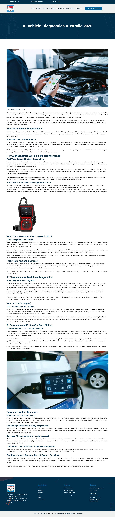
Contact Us (79, 8)
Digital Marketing (69, 513)
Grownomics (79, 513)
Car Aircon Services (69, 490)
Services (45, 8)
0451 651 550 (93, 490)
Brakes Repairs (68, 488)
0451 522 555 (56, 1)
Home (33, 8)
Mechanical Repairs (69, 495)
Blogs (39, 495)
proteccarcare (12, 109)
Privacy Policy (41, 500)
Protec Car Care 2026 (39, 513)
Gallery (39, 497)
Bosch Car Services (56, 8)
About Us (38, 8)
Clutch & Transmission (69, 492)
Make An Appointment (94, 8)
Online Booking (70, 8)
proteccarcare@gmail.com (97, 488)
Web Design (60, 513)
